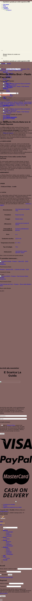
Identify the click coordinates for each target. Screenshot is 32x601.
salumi (22, 252)
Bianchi (5, 72)
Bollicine (5, 88)
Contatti (5, 7)
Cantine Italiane (8, 70)
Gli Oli (8, 558)
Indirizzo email (4, 583)
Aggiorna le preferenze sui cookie (12, 507)
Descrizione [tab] (6, 115)
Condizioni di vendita (9, 504)
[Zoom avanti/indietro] (1, 599)
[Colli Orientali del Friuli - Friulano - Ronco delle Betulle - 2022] (16, 277)
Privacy (5, 506)
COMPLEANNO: (5, 422)
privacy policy (3, 593)
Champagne (9, 95)
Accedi (10, 574)
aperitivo (17, 252)
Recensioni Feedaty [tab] (9, 118)
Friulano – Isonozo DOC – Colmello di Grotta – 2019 (14, 269)
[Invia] (3, 529)
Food (4, 557)
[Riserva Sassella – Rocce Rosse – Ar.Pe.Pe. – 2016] (17, 85)
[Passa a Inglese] (8, 10)
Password (3, 571)
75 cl (16, 247)
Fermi (7, 533)
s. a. (16, 234)
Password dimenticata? (6, 577)
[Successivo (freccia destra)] (1, 600)
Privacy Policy (11, 425)
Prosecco (8, 534)
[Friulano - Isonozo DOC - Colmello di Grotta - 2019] (16, 263)
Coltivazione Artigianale (6, 102)
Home (1, 70)
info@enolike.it (4, 511)
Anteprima (3, 264)
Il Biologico (13, 105)
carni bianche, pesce (21, 251)
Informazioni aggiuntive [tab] (10, 117)
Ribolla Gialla (19, 103)
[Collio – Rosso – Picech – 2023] (17, 88)
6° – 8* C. (18, 242)
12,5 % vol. (18, 238)
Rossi (5, 79)
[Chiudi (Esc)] (0, 599)
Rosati (5, 81)
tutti (4, 97)
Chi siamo (6, 4)
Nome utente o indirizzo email (8, 568)
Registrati (3, 596)
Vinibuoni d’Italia (4, 105)
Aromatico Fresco (5, 106)
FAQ (4, 6)
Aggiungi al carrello (5, 95)
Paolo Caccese (18, 70)
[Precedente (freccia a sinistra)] (0, 600)
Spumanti (6, 103)
